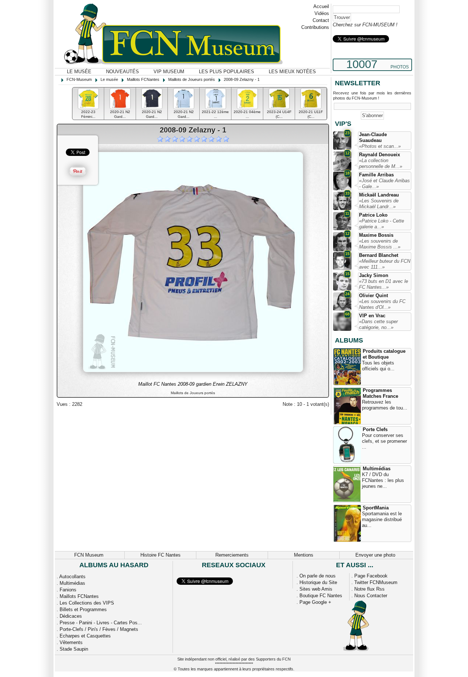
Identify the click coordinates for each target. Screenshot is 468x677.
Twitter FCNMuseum (375, 582)
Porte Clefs (375, 429)
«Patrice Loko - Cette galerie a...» (381, 223)
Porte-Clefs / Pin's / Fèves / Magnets (99, 629)
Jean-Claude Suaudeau (373, 137)
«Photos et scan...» (380, 146)
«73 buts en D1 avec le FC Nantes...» (383, 284)
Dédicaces (71, 616)
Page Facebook (371, 576)
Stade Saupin (74, 649)
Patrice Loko (373, 215)
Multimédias (376, 468)
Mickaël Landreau (379, 195)
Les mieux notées (292, 71)
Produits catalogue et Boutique (384, 354)
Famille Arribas (376, 174)
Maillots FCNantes (79, 596)
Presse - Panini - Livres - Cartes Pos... (101, 622)
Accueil (321, 6)
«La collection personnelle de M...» (380, 163)
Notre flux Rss (369, 589)
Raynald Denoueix (379, 154)
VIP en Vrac (372, 315)
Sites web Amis (315, 589)
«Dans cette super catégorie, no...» (378, 324)
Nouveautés (122, 71)
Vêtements (71, 642)
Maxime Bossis (376, 235)
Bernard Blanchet (378, 255)
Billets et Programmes (83, 609)
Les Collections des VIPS (87, 603)
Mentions (303, 555)
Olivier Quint (373, 295)
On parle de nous (317, 576)
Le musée (79, 71)
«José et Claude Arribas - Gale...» (384, 183)
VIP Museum (169, 71)
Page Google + (315, 602)
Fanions (68, 589)
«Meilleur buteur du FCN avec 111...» (384, 264)
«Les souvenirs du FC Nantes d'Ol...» (382, 304)
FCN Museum (88, 555)
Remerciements (232, 555)
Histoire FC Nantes (160, 555)
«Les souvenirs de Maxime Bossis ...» (379, 244)
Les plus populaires (226, 71)
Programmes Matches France (380, 393)
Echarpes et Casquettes (85, 636)
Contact (321, 20)
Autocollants (72, 576)
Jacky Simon (373, 275)
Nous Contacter (370, 595)
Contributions (315, 27)
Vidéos (321, 13)
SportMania (376, 507)
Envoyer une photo (375, 555)
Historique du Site (318, 582)
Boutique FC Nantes (320, 595)
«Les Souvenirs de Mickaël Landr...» (379, 203)
